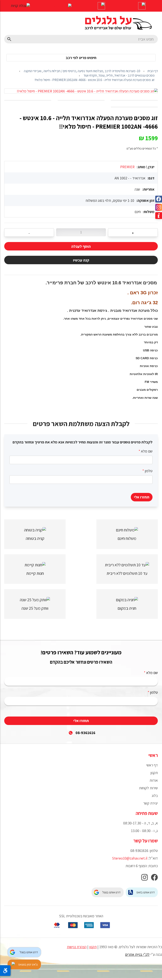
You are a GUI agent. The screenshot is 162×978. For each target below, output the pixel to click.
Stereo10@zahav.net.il (129, 858)
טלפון (147, 470)
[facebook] (154, 878)
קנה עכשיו (81, 260)
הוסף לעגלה (81, 246)
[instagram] (144, 878)
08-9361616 (85, 732)
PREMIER (127, 166)
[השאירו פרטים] (101, 6)
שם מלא (146, 451)
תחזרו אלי (141, 497)
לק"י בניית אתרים (137, 954)
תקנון (93, 946)
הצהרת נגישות (76, 946)
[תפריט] (142, 6)
